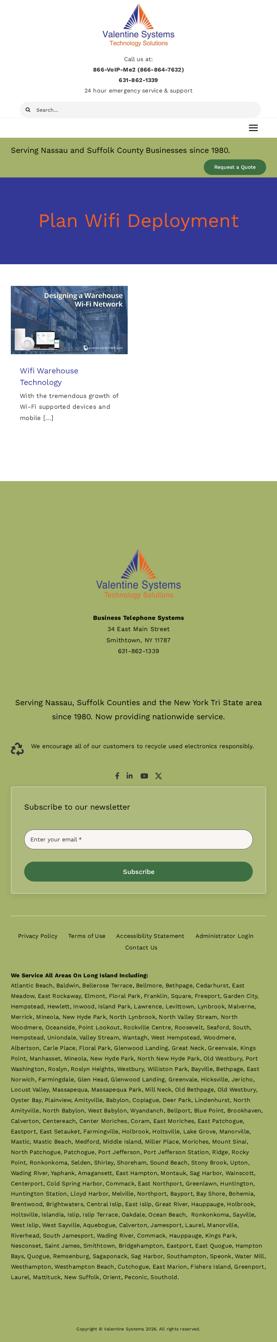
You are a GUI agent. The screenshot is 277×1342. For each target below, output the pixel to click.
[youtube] (144, 775)
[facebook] (117, 775)
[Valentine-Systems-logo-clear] (138, 541)
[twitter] (158, 775)
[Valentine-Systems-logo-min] (138, 5)
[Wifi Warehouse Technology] (69, 320)
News (69, 332)
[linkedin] (130, 775)
